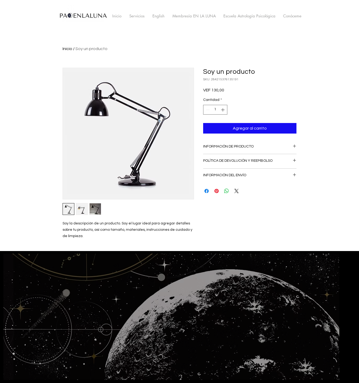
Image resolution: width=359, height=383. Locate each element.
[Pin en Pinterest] (216, 191)
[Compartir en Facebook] (206, 191)
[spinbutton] (215, 109)
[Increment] (223, 109)
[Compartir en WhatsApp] (226, 191)
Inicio (67, 49)
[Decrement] (207, 109)
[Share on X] (236, 191)
